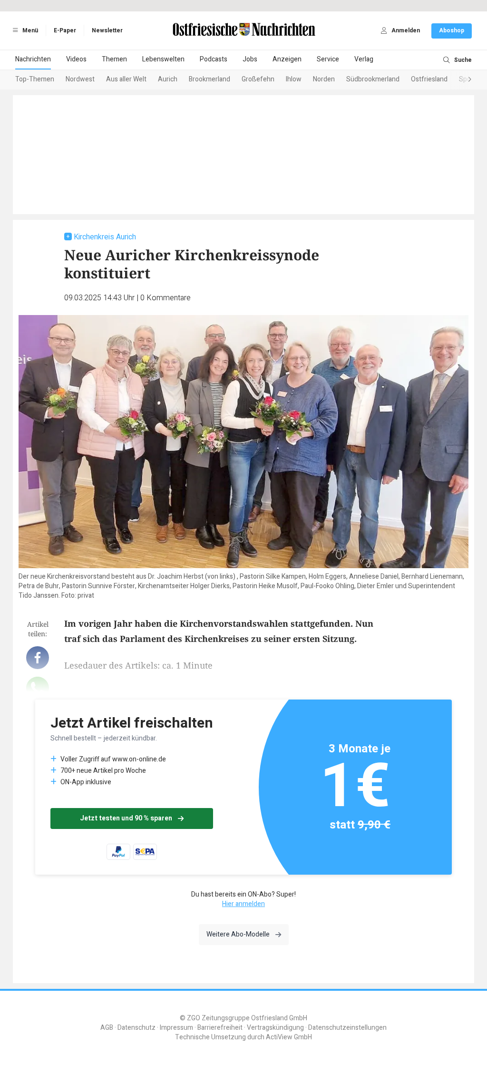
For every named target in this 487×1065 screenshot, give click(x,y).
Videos (76, 59)
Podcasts (213, 59)
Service (328, 59)
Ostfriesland (429, 79)
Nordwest (80, 79)
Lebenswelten (163, 59)
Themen (114, 59)
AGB (106, 1028)
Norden (324, 79)
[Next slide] (460, 79)
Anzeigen (287, 59)
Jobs (250, 59)
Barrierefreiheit (220, 1028)
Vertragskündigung (275, 1028)
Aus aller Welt (126, 79)
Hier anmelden (243, 904)
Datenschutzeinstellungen (347, 1028)
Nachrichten (33, 59)
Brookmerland (209, 79)
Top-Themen (34, 79)
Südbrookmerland (372, 79)
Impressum (176, 1028)
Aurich (167, 79)
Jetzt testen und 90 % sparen (126, 818)
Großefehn (258, 79)
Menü (29, 30)
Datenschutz (136, 1028)
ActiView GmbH (289, 1037)
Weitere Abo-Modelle (238, 934)
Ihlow (294, 79)
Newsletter (107, 30)
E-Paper (65, 30)
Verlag (363, 59)
